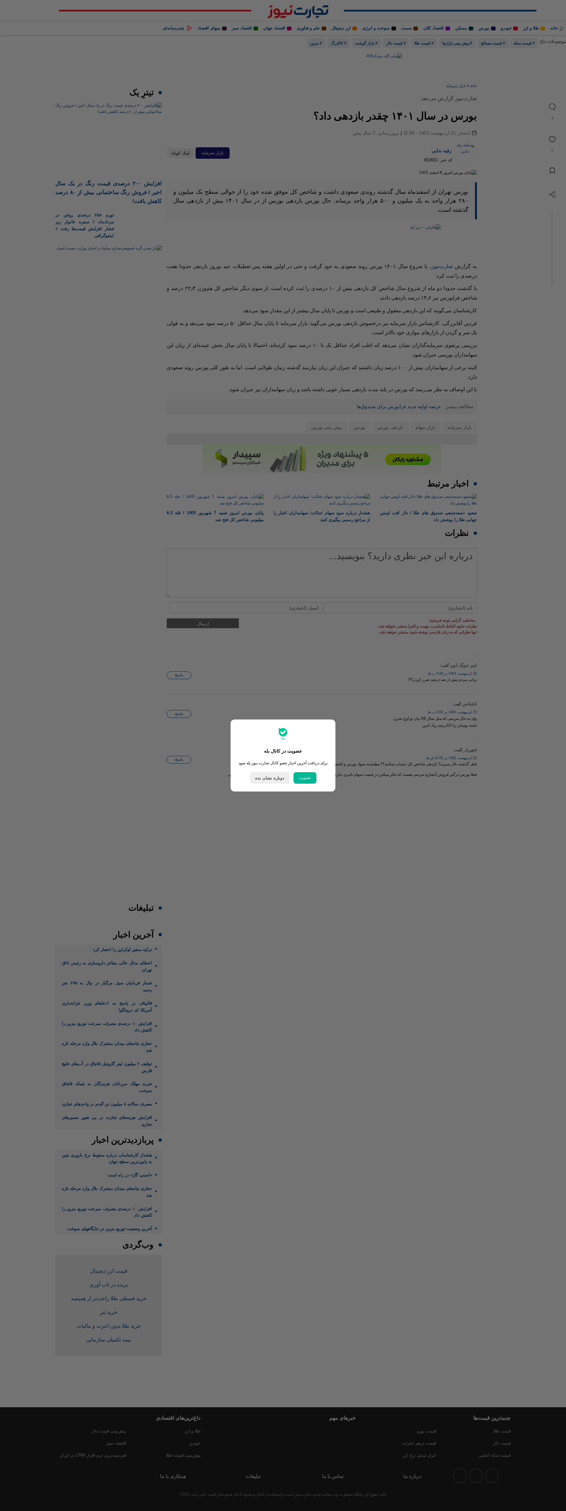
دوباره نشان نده (269, 777)
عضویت (305, 777)
